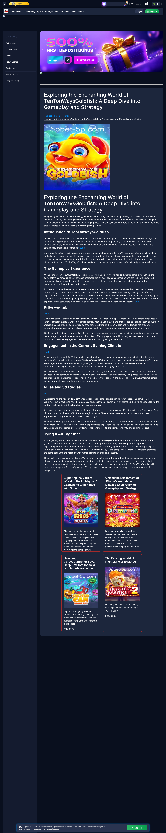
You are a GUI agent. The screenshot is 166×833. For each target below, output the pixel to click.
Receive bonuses (85, 60)
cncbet (47, 313)
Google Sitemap (12, 80)
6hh (137, 301)
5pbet (49, 116)
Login (139, 11)
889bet (81, 247)
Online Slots (16, 11)
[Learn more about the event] (83, 21)
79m (46, 393)
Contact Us (65, 11)
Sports (40, 11)
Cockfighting (29, 11)
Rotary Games (51, 11)
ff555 (46, 352)
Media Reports (78, 11)
